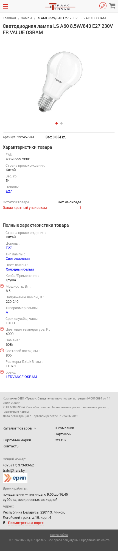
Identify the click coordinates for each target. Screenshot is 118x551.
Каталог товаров (17, 428)
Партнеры (63, 434)
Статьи (60, 440)
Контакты (11, 446)
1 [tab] (58, 125)
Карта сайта (59, 535)
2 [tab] (63, 125)
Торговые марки (17, 440)
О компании (64, 428)
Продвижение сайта (95, 540)
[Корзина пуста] (112, 5)
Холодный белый (20, 269)
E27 (9, 191)
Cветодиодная (18, 258)
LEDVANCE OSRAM (21, 376)
